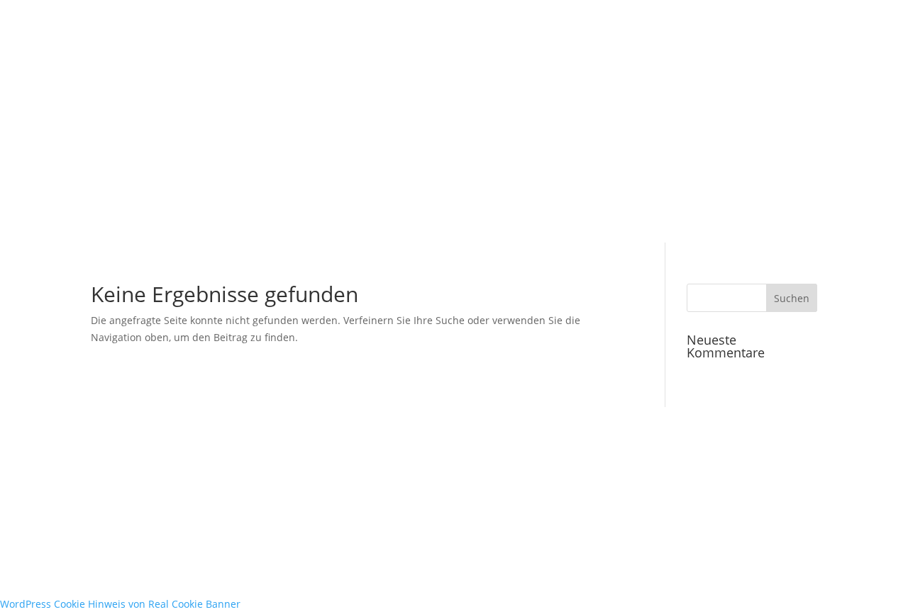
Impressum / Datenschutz (152, 473)
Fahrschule (326, 178)
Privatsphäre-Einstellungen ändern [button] (348, 473)
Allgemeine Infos (527, 178)
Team (212, 178)
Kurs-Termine (659, 178)
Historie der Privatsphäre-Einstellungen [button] (185, 494)
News (110, 178)
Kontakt (793, 178)
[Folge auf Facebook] (485, 473)
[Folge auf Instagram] (513, 473)
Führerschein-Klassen (420, 178)
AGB (239, 473)
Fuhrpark (262, 178)
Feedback (161, 178)
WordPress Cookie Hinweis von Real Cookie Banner (120, 604)
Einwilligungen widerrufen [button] (357, 494)
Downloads (733, 178)
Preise (596, 178)
